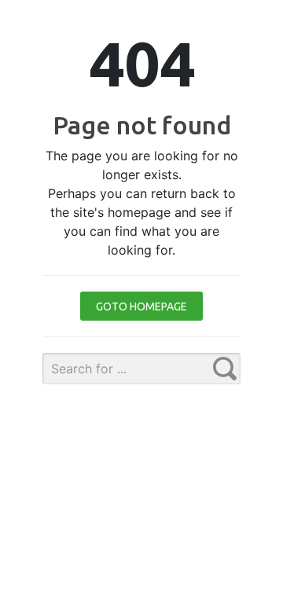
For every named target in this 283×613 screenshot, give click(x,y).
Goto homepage (141, 306)
